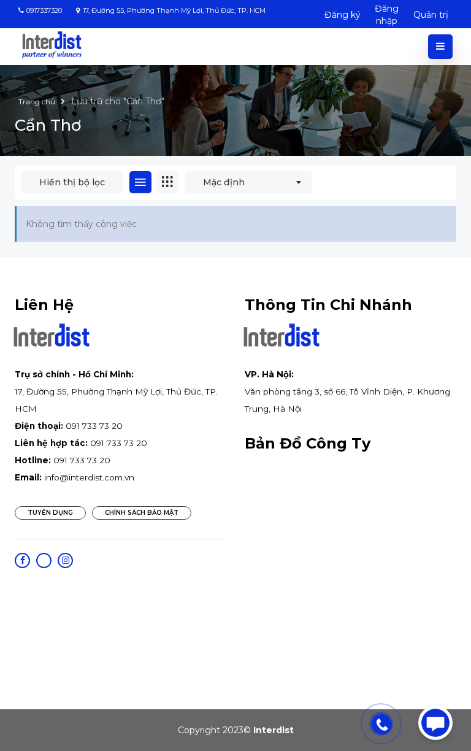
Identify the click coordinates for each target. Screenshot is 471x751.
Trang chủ (37, 101)
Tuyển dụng (50, 513)
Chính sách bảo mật (141, 513)
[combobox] (248, 182)
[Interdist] (51, 45)
